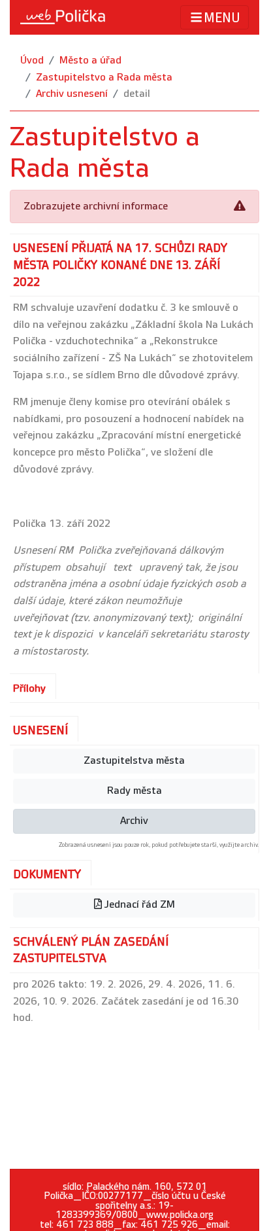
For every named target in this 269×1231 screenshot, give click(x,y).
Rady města (134, 791)
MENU (222, 18)
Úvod (32, 60)
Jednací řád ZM (138, 905)
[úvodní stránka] (62, 17)
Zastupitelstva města (134, 761)
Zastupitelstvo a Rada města (104, 77)
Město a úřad (90, 60)
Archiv (134, 821)
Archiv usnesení (72, 94)
